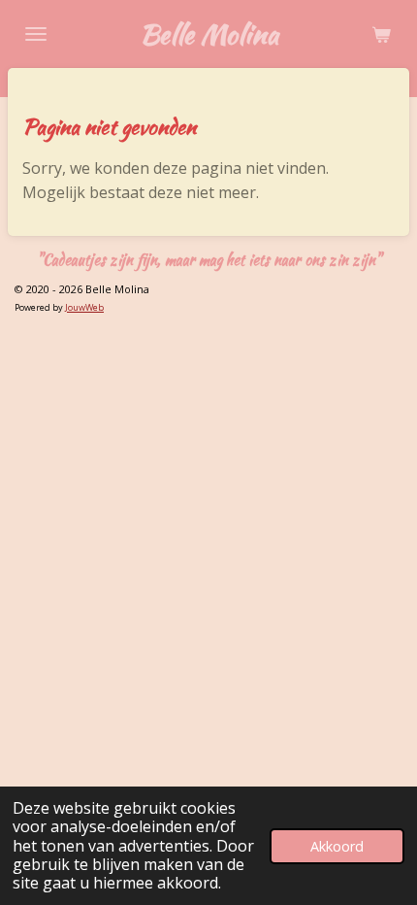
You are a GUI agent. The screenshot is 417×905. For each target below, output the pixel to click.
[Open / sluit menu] (36, 34)
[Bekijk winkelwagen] (381, 34)
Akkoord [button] (337, 846)
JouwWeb (84, 307)
